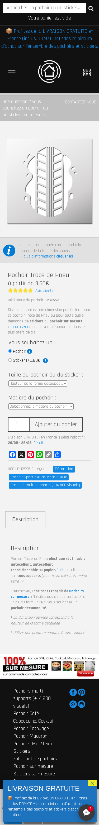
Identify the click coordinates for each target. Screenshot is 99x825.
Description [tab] (25, 519)
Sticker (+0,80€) (28, 360)
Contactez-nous (80, 102)
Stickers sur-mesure (34, 773)
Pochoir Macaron (30, 736)
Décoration (64, 469)
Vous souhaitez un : (31, 342)
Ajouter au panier (56, 424)
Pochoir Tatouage (31, 728)
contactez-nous (20, 326)
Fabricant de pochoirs (35, 758)
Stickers (21, 751)
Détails (39, 442)
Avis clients (44, 290)
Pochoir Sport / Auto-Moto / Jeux (39, 477)
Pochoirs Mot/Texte (33, 743)
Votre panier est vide (49, 18)
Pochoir (20, 351)
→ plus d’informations (45, 256)
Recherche (91, 8)
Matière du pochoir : (32, 397)
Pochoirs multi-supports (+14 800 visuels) (45, 485)
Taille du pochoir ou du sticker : (45, 374)
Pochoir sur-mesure (33, 766)
